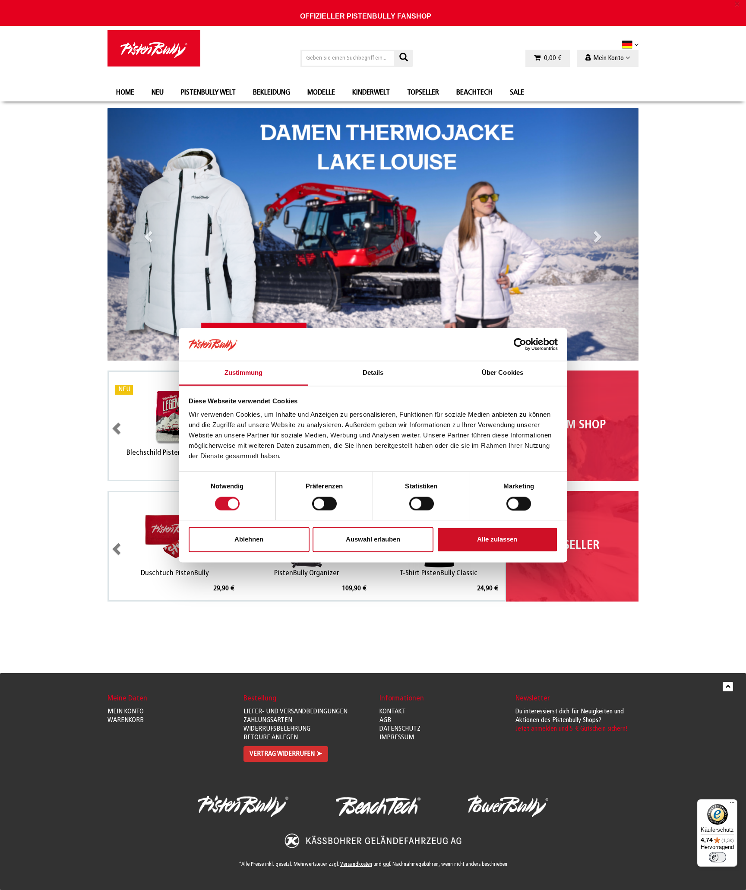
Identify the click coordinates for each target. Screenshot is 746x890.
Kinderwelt (371, 93)
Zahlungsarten (267, 720)
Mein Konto (125, 711)
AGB (385, 720)
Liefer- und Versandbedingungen (295, 711)
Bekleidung (271, 93)
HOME (125, 93)
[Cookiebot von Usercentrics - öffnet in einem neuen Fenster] (520, 344)
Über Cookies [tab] (502, 373)
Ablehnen (248, 539)
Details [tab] (373, 373)
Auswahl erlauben (373, 539)
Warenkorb (125, 720)
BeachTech (474, 93)
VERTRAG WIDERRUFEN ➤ (286, 754)
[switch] (324, 503)
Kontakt (392, 711)
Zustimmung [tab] (243, 373)
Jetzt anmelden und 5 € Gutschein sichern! (571, 728)
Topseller (423, 93)
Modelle (321, 93)
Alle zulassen (497, 539)
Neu (158, 93)
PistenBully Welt (208, 93)
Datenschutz (399, 728)
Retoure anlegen (270, 737)
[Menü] (732, 804)
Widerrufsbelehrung (276, 728)
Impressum (396, 737)
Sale (517, 93)
